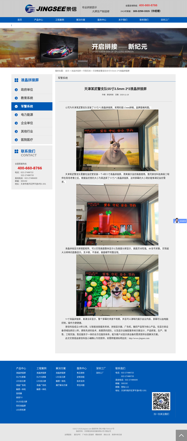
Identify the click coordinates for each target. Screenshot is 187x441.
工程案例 (59, 20)
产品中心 (38, 20)
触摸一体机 (21, 389)
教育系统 (27, 98)
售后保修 (80, 373)
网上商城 (22, 25)
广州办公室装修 (88, 435)
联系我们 (144, 20)
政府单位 (27, 89)
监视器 (19, 393)
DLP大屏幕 (21, 377)
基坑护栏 (77, 435)
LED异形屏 (21, 410)
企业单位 (27, 123)
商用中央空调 (117, 435)
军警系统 (87, 71)
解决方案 (80, 20)
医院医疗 (27, 139)
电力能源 (27, 114)
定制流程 (80, 377)
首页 (20, 20)
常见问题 (80, 385)
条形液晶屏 (21, 406)
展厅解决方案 (61, 385)
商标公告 (107, 435)
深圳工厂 (165, 20)
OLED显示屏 (21, 401)
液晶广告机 (21, 385)
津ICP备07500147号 (106, 429)
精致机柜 (98, 435)
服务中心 (101, 20)
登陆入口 (125, 387)
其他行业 (27, 131)
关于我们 (123, 20)
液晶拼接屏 (76, 71)
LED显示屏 (21, 381)
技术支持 (80, 381)
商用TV (19, 397)
